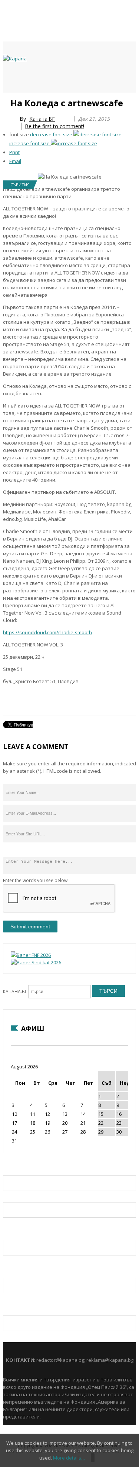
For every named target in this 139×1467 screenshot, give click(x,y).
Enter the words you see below (35, 880)
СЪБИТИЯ (20, 184)
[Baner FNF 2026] (31, 955)
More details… (69, 1457)
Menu (6, 101)
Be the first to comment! (54, 126)
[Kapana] (15, 58)
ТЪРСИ (108, 991)
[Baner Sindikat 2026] (36, 962)
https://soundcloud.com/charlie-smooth (47, 632)
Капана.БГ (42, 118)
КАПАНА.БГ (15, 991)
